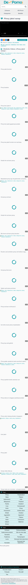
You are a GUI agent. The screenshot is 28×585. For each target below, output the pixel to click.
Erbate (7, 513)
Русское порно (7, 569)
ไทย (7, 574)
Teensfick (7, 534)
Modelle (20, 13)
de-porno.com (5, 583)
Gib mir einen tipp (21, 532)
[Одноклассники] (4, 40)
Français (7, 572)
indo (18, 44)
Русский (21, 572)
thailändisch (13, 44)
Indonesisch (7, 499)
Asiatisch (10, 42)
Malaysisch (7, 501)
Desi (7, 517)
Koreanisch (7, 510)
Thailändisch (21, 495)
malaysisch (7, 44)
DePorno (13, 2)
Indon (7, 519)
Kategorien (7, 13)
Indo (21, 499)
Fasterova (7, 537)
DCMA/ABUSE (12, 583)
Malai (7, 497)
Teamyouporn (21, 537)
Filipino (21, 497)
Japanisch (21, 515)
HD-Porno (20, 10)
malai (3, 44)
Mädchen (21, 521)
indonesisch (3, 45)
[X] (8, 40)
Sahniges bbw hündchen (11, 559)
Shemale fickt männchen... (21, 542)
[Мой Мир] (6, 40)
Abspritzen (6, 553)
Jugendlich (7, 515)
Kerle (7, 508)
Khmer (7, 524)
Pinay (21, 508)
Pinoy (7, 495)
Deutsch (21, 569)
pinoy (24, 44)
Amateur (21, 513)
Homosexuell (21, 506)
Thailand (21, 501)
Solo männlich (15, 42)
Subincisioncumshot (7, 532)
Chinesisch (21, 519)
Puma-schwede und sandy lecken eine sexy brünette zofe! (13, 560)
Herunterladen (22, 40)
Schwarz (7, 530)
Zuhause (7, 10)
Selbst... (15, 551)
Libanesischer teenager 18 (12, 557)
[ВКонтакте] (2, 40)
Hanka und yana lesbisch (7, 551)
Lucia (7, 539)
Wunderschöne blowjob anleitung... (12, 556)
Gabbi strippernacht (10, 550)
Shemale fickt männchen (21, 539)
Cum (7, 506)
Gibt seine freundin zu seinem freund (9, 549)
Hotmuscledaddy (21, 530)
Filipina (21, 517)
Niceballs (7, 542)
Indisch (7, 521)
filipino (20, 44)
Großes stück (21, 510)
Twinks (7, 504)
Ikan (21, 534)
